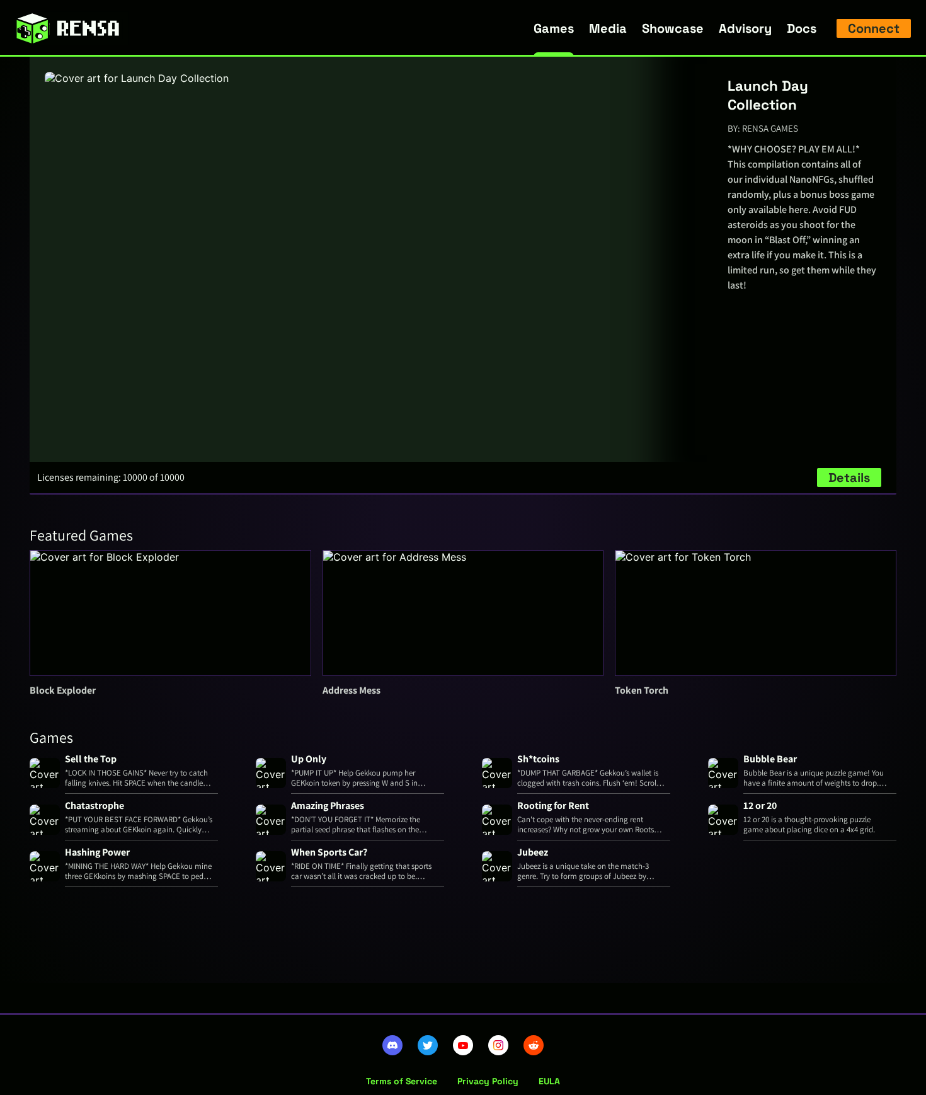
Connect (874, 28)
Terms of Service (401, 1081)
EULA (549, 1081)
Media (608, 28)
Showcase (673, 28)
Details (849, 477)
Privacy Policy (487, 1081)
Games (554, 28)
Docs (801, 28)
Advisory (745, 28)
